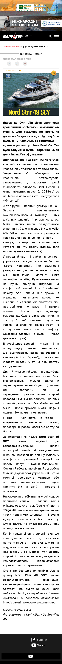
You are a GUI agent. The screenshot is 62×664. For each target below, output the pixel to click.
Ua (26, 36)
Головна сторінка (12, 46)
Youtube (41, 645)
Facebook (42, 640)
